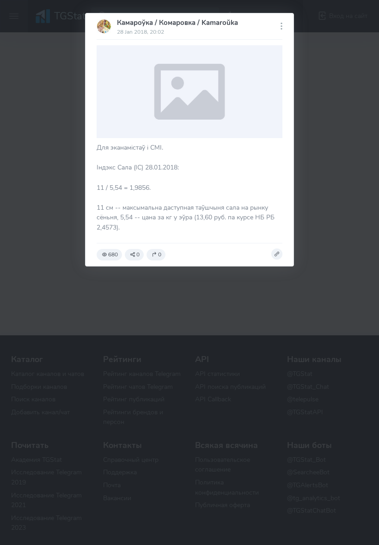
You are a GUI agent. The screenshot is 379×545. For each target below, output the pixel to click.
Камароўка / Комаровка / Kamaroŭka (177, 22)
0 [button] (138, 254)
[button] (276, 254)
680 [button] (113, 254)
